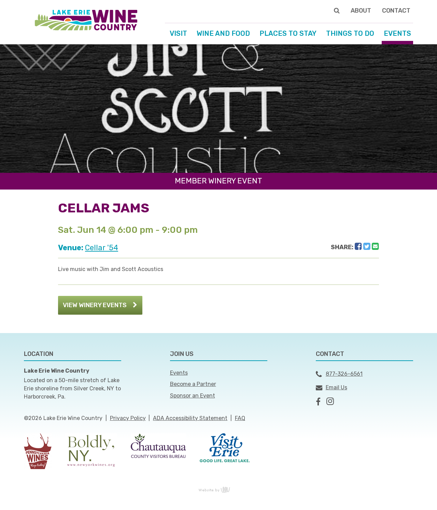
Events (179, 373)
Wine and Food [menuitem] (223, 33)
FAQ (240, 418)
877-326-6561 (344, 374)
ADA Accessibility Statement (190, 418)
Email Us (336, 387)
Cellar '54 (101, 247)
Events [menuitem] (397, 33)
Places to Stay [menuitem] (287, 33)
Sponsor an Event (192, 395)
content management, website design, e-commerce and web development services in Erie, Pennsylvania (218, 489)
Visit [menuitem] (178, 33)
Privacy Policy (128, 418)
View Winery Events (95, 305)
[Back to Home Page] (86, 19)
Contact (396, 10)
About (361, 10)
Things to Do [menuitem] (350, 33)
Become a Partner (193, 384)
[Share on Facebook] (358, 246)
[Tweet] (366, 246)
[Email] (375, 246)
